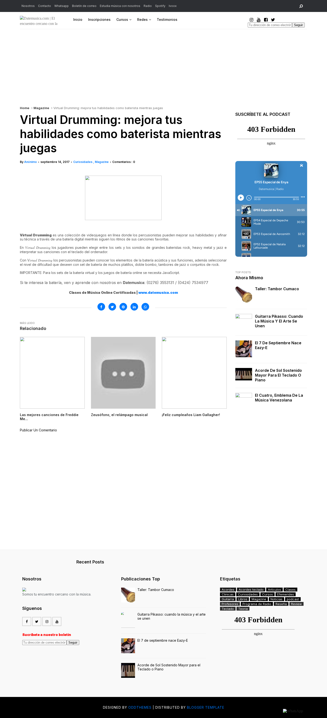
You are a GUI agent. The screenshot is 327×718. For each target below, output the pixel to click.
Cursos (122, 19)
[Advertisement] (163, 65)
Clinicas (228, 594)
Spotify (160, 6)
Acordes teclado (251, 589)
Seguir (298, 25)
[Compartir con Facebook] (101, 307)
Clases (290, 589)
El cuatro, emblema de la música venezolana (279, 397)
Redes (142, 19)
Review (296, 604)
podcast (293, 599)
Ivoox (173, 6)
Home (24, 108)
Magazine (41, 108)
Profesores (230, 604)
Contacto (44, 6)
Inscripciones (99, 19)
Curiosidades (83, 162)
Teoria (243, 609)
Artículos (274, 589)
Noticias (276, 599)
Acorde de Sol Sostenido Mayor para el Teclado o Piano (278, 375)
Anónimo (30, 162)
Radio (148, 6)
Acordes (228, 589)
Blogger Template (205, 707)
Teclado (228, 609)
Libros (242, 599)
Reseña (281, 604)
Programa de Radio (256, 604)
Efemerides (285, 594)
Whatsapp (61, 6)
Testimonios (167, 19)
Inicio (77, 19)
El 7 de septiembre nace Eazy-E (278, 345)
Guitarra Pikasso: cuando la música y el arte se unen (279, 321)
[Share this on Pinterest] (123, 307)
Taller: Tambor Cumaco (277, 288)
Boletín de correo (84, 6)
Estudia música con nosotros (120, 6)
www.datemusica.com (158, 292)
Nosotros (28, 6)
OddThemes (140, 707)
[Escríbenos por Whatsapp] (293, 711)
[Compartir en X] (112, 307)
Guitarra (228, 599)
